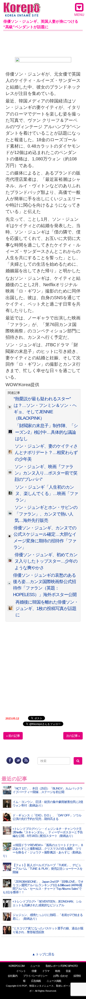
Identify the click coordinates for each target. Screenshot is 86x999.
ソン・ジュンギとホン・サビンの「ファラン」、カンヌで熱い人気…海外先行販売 (46, 514)
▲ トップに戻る (43, 954)
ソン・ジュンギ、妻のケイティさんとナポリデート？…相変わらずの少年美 (46, 453)
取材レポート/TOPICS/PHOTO (62, 965)
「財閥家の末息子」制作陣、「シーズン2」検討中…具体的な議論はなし (46, 432)
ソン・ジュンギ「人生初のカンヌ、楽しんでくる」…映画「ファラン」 (46, 493)
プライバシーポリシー (35, 975)
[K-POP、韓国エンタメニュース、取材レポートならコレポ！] (22, 6)
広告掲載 (36, 980)
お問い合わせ (60, 975)
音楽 (68, 971)
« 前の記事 (13, 736)
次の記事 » (73, 736)
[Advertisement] (43, 43)
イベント (21, 971)
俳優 (34, 971)
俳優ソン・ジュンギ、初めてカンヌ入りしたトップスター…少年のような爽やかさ (46, 561)
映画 (57, 971)
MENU (79, 15)
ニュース (35, 965)
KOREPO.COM (16, 965)
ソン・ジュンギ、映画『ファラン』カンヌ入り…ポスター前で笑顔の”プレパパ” (46, 473)
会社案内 (12, 975)
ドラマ (45, 971)
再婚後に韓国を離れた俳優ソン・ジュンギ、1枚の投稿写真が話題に (46, 608)
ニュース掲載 (54, 980)
